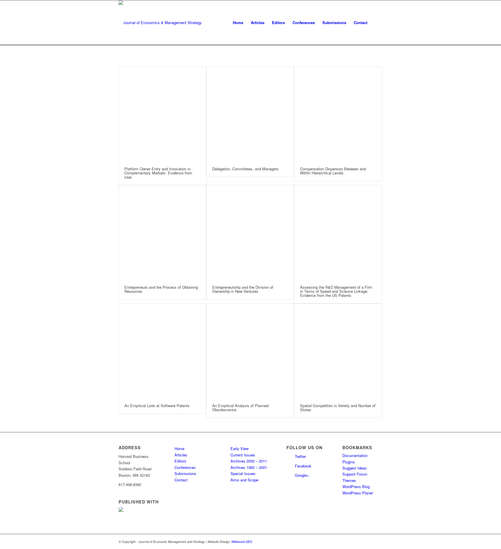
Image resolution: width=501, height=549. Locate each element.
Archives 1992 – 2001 (248, 467)
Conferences (185, 467)
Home (179, 448)
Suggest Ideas (354, 468)
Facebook (303, 466)
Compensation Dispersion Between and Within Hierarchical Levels (333, 171)
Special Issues (242, 473)
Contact (181, 480)
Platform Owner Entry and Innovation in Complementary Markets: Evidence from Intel (158, 173)
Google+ (302, 475)
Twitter (300, 456)
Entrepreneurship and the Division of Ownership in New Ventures (242, 289)
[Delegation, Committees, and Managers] (250, 114)
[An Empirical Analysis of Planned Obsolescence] (250, 351)
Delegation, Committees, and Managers (245, 168)
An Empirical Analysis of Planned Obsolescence (240, 407)
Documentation (355, 455)
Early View (239, 448)
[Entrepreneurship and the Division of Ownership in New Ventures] (250, 232)
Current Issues (242, 455)
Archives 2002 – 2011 (248, 461)
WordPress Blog (356, 486)
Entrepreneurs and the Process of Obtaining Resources (161, 289)
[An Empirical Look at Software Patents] (162, 351)
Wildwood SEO (241, 541)
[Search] (376, 22)
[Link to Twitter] (369, 541)
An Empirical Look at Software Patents (157, 405)
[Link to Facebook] (378, 541)
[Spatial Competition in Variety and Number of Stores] (338, 351)
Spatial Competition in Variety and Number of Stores (337, 407)
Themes (349, 480)
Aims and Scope (244, 480)
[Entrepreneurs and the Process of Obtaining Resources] (162, 232)
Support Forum (354, 474)
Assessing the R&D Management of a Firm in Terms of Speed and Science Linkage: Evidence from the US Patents (336, 291)
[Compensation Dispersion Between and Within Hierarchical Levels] (338, 114)
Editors (180, 461)
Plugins (348, 462)
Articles (181, 455)
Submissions (185, 473)
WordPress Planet (357, 493)
